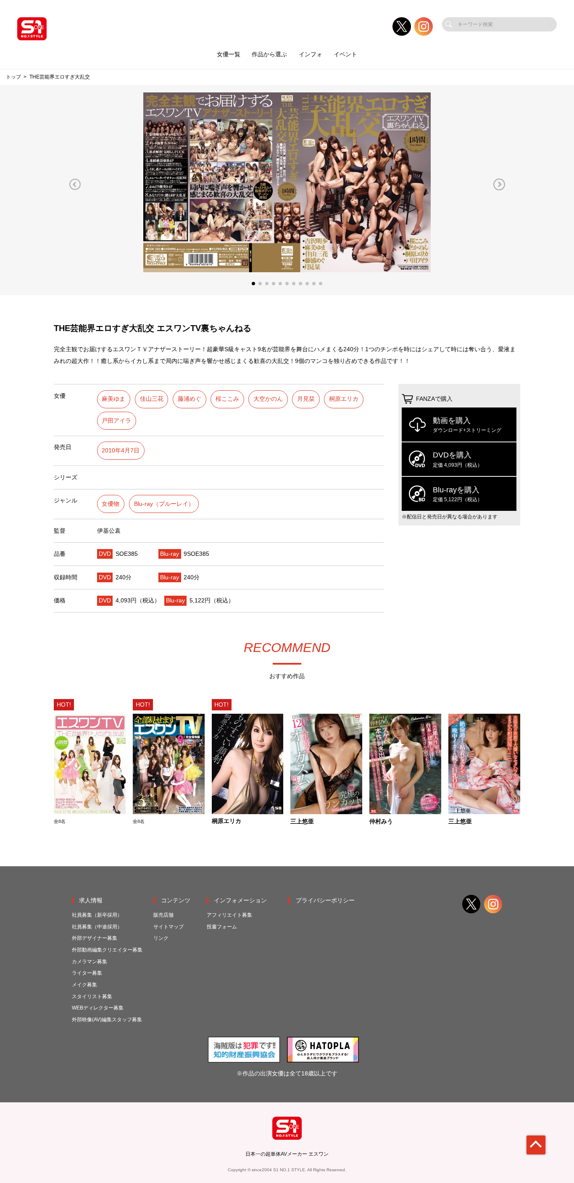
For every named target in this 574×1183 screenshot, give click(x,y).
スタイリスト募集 (92, 996)
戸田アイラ (116, 421)
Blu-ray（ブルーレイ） (164, 504)
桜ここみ (227, 399)
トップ (13, 77)
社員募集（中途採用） (97, 927)
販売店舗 (163, 915)
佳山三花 (151, 399)
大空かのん (268, 399)
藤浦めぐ (189, 399)
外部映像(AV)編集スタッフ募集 (107, 1020)
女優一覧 (228, 54)
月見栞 (306, 399)
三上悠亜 (302, 822)
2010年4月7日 (121, 450)
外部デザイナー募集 (94, 938)
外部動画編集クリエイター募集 (107, 950)
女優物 (110, 504)
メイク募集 (84, 985)
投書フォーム (222, 927)
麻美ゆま (113, 399)
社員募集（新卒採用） (97, 915)
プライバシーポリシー (325, 900)
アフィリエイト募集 (229, 915)
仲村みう (381, 822)
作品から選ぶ (269, 54)
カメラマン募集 (89, 962)
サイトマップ (168, 927)
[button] (75, 184)
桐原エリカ (343, 399)
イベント (345, 54)
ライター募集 (87, 973)
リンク (161, 938)
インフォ (310, 54)
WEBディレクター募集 (98, 1008)
